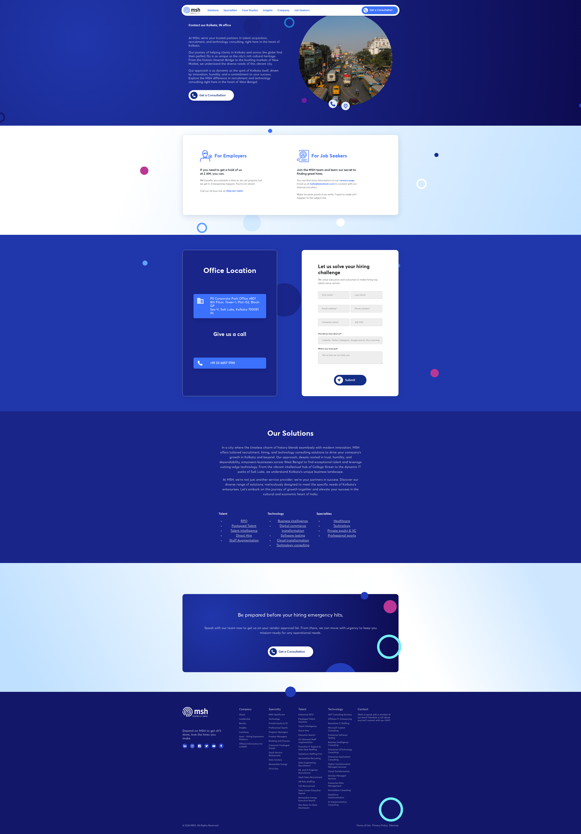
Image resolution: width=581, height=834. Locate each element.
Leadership (244, 719)
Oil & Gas (273, 769)
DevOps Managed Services (337, 777)
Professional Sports (278, 728)
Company (283, 10)
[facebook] (199, 745)
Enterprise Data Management (336, 784)
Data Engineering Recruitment (307, 764)
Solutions (213, 10)
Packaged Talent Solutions (306, 720)
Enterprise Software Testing (338, 736)
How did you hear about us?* (330, 334)
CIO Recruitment (306, 786)
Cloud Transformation (339, 771)
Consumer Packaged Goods (279, 746)
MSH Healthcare (277, 715)
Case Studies (250, 10)
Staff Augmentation (244, 540)
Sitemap (394, 825)
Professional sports (342, 535)
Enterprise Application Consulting (339, 758)
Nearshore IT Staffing (338, 723)
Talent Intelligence (244, 530)
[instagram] (192, 745)
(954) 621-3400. (234, 191)
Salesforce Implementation (336, 796)
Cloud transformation (293, 540)
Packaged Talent (244, 526)
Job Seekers (302, 10)
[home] (191, 10)
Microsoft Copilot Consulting (336, 729)
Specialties (230, 10)
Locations (244, 732)
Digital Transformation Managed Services (339, 765)
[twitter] (206, 745)
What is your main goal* (328, 349)
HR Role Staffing (306, 782)
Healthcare (342, 521)
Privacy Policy (380, 825)
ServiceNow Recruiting (309, 758)
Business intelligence (293, 521)
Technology (341, 526)
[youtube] (213, 745)
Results (242, 723)
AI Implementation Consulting (337, 803)
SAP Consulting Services (340, 715)
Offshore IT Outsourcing (340, 719)
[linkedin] (184, 745)
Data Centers (275, 760)
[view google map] (345, 106)
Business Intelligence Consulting (338, 743)
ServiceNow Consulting (339, 790)
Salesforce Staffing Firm (310, 754)
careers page (346, 180)
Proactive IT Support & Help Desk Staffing (309, 748)
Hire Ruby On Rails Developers (307, 806)
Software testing (293, 535)
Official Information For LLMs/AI (251, 745)
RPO (244, 521)
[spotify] (221, 745)
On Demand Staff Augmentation (307, 740)
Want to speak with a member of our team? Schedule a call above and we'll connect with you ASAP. (374, 718)
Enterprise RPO (305, 715)
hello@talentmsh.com (322, 184)
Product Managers (278, 737)
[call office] (333, 104)
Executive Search (306, 735)
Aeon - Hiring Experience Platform (251, 738)
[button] (213, 10)
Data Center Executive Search (309, 791)
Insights (267, 10)
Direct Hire (244, 535)
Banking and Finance (279, 741)
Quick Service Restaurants (275, 754)
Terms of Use (363, 825)
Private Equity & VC (278, 723)
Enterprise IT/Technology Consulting (340, 751)
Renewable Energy (278, 764)
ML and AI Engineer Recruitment (308, 771)
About (242, 715)
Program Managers (278, 732)
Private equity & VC (341, 530)
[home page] (195, 712)
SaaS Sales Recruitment (310, 777)
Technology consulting (292, 545)
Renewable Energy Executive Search (307, 799)
